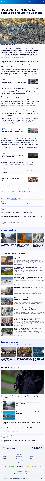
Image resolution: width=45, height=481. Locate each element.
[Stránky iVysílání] (20, 466)
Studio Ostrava (19, 456)
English (11, 478)
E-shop (4, 460)
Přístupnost (23, 478)
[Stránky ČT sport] (11, 466)
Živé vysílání (32, 451)
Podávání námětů (19, 460)
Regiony (27, 5)
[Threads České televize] (41, 448)
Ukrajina (11, 5)
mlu (3, 15)
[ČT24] (3, 1)
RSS (41, 478)
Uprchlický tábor (29, 191)
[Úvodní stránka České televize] (9, 448)
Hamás (13, 191)
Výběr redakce (17, 193)
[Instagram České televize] (32, 448)
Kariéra (31, 458)
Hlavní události (5, 5)
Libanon (8, 191)
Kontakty (31, 462)
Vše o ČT (17, 462)
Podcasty (31, 456)
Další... (31, 5)
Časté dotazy (5, 462)
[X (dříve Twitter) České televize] (39, 448)
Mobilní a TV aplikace (33, 460)
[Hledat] (38, 2)
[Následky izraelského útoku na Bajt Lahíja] (22, 31)
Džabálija (23, 191)
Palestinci (7, 193)
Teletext (4, 456)
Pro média (18, 451)
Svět (23, 5)
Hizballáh (18, 191)
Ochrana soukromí (16, 478)
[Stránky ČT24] (4, 466)
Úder (21, 188)
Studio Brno (32, 454)
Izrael (6, 188)
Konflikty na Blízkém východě (28, 188)
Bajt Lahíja (3, 191)
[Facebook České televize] (35, 448)
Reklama (4, 454)
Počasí (17, 458)
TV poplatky (18, 454)
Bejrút (36, 191)
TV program (5, 451)
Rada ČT (4, 458)
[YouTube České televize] (37, 448)
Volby (15, 5)
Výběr (12, 193)
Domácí (19, 5)
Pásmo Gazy (12, 188)
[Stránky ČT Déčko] (27, 466)
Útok (17, 188)
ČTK (1, 15)
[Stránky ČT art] (34, 466)
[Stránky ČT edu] (40, 466)
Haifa (2, 193)
